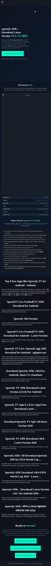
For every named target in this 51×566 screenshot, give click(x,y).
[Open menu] (48, 3)
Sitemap (30, 563)
